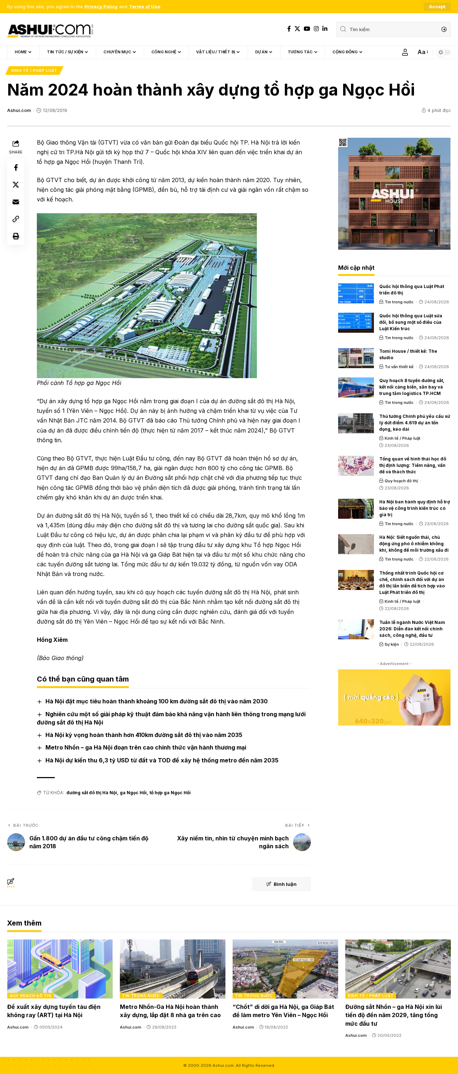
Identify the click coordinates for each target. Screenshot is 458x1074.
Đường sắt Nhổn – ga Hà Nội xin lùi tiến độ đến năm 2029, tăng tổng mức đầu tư (393, 1015)
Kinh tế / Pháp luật (34, 70)
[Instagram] (316, 29)
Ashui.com (19, 110)
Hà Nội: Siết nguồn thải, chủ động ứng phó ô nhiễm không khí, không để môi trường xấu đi (414, 543)
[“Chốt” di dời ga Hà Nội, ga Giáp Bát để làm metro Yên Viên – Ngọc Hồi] (285, 969)
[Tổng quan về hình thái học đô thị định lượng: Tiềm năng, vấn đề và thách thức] (356, 466)
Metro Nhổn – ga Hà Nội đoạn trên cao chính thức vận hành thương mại (145, 747)
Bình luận (285, 884)
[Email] (15, 201)
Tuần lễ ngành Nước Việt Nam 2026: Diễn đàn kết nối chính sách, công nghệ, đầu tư (412, 629)
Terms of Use (144, 6)
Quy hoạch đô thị (401, 480)
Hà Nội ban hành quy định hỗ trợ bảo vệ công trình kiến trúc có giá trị (414, 508)
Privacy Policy (101, 6)
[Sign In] (405, 52)
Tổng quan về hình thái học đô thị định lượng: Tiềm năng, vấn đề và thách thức (412, 465)
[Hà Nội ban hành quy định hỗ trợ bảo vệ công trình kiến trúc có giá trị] (356, 509)
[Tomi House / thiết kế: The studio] (356, 358)
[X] (297, 29)
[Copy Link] (15, 219)
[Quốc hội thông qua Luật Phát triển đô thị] (356, 293)
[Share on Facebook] (15, 167)
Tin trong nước (399, 301)
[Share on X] (15, 184)
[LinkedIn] (325, 29)
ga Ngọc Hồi (133, 792)
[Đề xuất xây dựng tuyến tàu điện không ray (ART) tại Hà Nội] (60, 969)
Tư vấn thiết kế (399, 366)
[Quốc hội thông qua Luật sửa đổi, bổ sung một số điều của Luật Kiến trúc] (356, 323)
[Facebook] (289, 29)
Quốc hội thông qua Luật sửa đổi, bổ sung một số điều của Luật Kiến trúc (410, 322)
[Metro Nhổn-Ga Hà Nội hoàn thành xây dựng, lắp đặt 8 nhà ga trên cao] (172, 969)
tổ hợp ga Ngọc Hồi (170, 792)
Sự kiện (392, 644)
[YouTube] (307, 29)
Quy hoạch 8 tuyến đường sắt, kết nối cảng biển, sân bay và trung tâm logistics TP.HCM (411, 387)
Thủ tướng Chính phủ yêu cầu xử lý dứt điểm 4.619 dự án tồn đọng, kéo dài (414, 423)
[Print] (15, 236)
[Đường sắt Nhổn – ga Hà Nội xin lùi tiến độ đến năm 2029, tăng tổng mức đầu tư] (398, 969)
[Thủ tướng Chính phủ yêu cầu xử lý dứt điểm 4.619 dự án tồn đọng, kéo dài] (356, 423)
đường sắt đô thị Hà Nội (92, 792)
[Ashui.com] (50, 29)
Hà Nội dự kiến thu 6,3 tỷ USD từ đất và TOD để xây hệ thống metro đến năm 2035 (161, 760)
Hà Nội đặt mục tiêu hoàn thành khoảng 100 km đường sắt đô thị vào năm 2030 (156, 701)
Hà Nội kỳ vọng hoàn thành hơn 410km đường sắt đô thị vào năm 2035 (143, 734)
